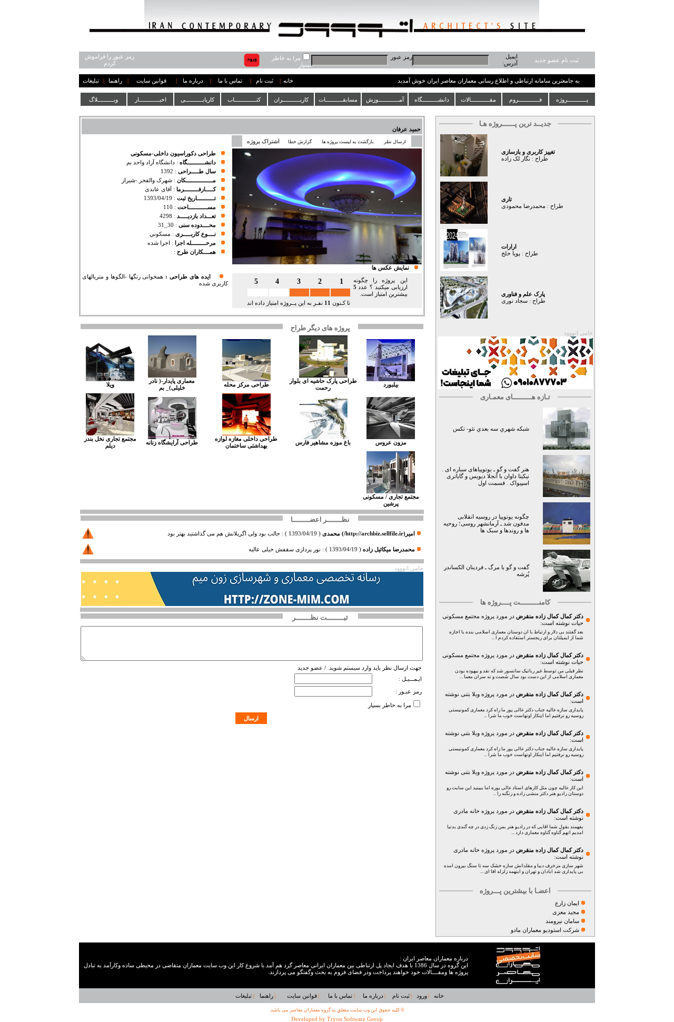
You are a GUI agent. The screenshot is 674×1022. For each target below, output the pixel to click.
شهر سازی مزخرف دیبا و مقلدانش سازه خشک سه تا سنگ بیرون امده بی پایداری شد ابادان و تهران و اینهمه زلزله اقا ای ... (513, 868)
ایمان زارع (567, 903)
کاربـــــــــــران (291, 99)
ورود (422, 996)
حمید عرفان (406, 129)
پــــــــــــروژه (572, 99)
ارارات (509, 247)
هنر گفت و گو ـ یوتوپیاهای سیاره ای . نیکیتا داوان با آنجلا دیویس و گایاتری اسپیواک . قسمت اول (485, 476)
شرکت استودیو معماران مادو (545, 930)
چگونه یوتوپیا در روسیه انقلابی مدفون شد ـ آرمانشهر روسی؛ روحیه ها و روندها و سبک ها (486, 523)
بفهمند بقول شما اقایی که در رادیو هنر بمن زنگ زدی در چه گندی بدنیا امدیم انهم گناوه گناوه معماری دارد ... (515, 829)
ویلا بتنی (470, 694)
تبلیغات (91, 81)
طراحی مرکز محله (246, 385)
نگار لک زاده (515, 159)
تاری (506, 199)
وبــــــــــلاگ (103, 99)
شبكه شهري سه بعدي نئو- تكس (491, 429)
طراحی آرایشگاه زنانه (172, 442)
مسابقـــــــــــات (338, 99)
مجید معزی (565, 912)
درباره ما (193, 81)
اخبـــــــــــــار (150, 99)
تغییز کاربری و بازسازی (528, 152)
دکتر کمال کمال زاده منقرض (549, 616)
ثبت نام (264, 81)
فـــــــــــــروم (525, 99)
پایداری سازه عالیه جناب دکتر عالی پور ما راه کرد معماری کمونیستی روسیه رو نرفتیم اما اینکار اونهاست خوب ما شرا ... (516, 712)
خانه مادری (466, 811)
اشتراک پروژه (263, 141)
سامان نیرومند (562, 921)
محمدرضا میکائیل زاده (389, 549)
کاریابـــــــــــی (197, 99)
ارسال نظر (395, 141)
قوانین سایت (151, 81)
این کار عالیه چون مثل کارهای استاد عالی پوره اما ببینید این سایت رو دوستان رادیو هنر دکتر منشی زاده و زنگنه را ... (515, 790)
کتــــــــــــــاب (244, 99)
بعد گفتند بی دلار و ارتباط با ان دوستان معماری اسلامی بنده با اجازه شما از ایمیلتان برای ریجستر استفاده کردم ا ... (516, 634)
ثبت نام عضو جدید (556, 60)
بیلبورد (391, 385)
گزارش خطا (300, 141)
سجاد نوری (514, 301)
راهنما (115, 81)
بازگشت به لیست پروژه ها (348, 141)
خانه (288, 81)
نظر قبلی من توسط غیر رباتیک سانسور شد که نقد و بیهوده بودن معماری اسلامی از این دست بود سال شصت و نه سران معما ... (519, 673)
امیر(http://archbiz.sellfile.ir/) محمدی (368, 534)
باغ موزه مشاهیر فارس (323, 442)
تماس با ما (230, 81)
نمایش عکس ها (390, 268)
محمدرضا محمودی (523, 206)
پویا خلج (510, 253)
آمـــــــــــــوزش (385, 99)
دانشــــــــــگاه (431, 99)
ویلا (110, 385)
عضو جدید (310, 668)
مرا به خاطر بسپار (389, 705)
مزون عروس (391, 442)
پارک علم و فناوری (523, 294)
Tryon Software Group (355, 1019)
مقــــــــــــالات (478, 99)
